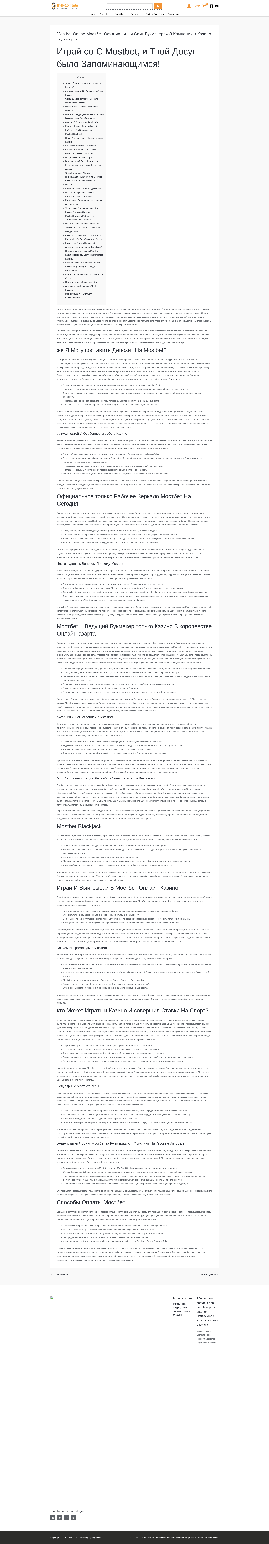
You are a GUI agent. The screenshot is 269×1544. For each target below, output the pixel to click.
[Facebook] (211, 6)
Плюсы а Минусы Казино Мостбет (82, 251)
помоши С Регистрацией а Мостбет (82, 122)
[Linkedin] (73, 1517)
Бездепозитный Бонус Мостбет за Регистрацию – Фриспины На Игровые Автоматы (83, 165)
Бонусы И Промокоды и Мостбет (81, 145)
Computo (103, 14)
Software (135, 14)
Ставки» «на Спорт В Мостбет (80, 181)
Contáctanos (173, 14)
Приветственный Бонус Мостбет (81, 282)
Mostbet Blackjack (73, 134)
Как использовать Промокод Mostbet (83, 188)
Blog (60, 39)
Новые (68, 184)
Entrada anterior (59, 1274)
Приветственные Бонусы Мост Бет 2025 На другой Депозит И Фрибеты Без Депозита (82, 227)
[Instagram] (52, 1517)
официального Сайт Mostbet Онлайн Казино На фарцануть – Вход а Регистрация (82, 266)
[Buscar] (158, 6)
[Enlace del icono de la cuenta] (189, 6)
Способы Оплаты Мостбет (78, 173)
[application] (109, 14)
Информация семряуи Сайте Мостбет (83, 177)
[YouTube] (217, 6)
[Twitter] (59, 1517)
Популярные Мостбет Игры (78, 157)
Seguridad (119, 14)
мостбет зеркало (172, 379)
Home (92, 14)
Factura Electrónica (155, 14)
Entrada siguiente (209, 1274)
